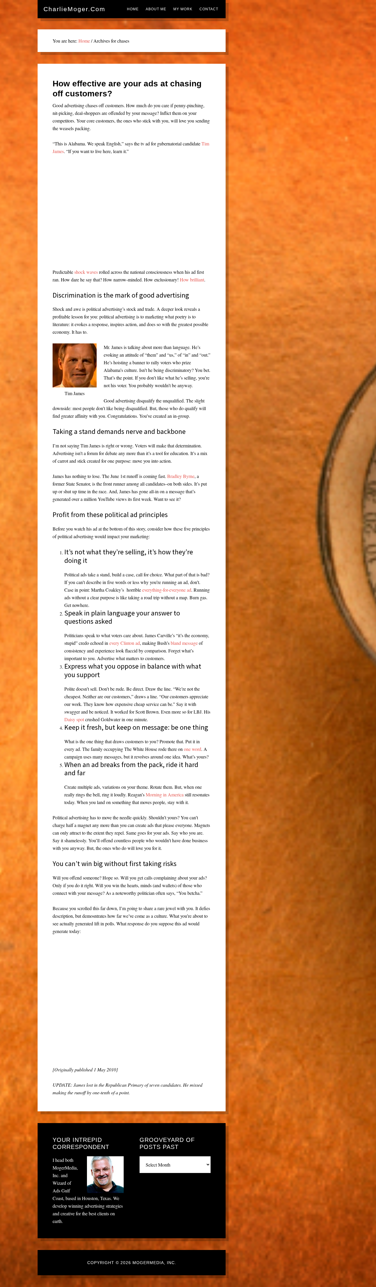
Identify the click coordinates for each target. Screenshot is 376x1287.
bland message (184, 643)
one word (192, 749)
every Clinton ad (124, 643)
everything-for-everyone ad (166, 590)
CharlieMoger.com (74, 9)
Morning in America (165, 794)
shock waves (86, 272)
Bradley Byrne (180, 476)
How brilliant (192, 279)
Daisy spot (74, 719)
